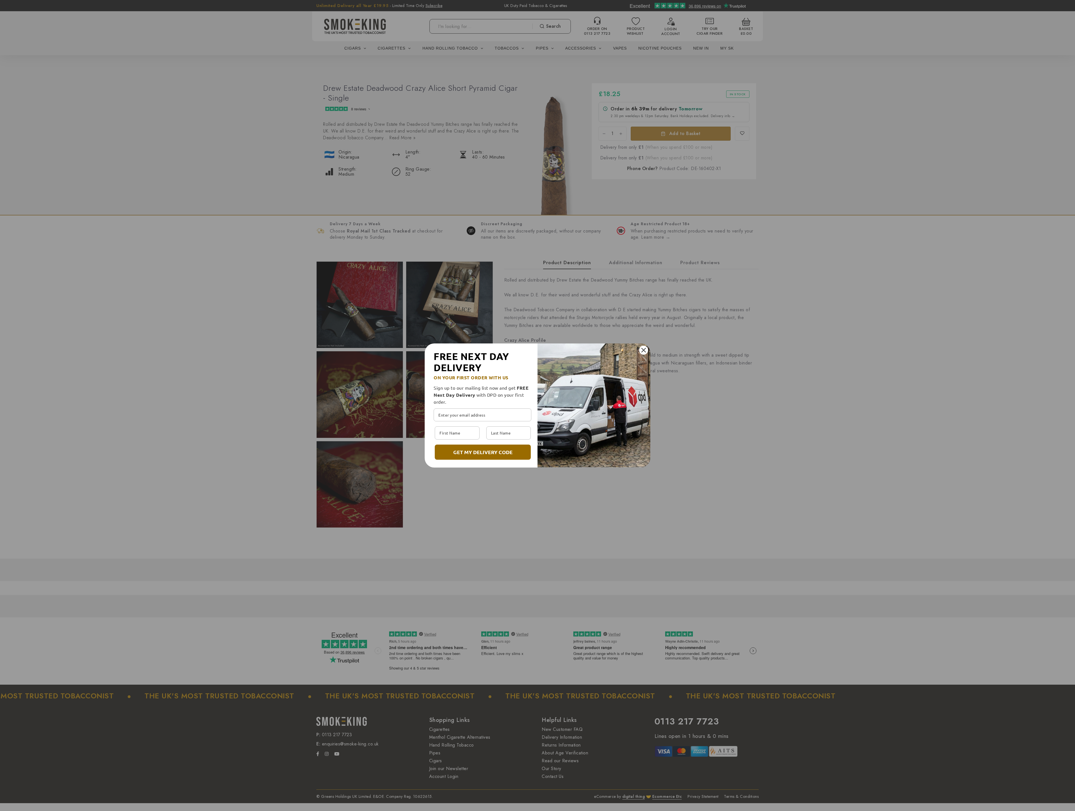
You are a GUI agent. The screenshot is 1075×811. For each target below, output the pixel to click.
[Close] (643, 350)
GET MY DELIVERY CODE (483, 452)
